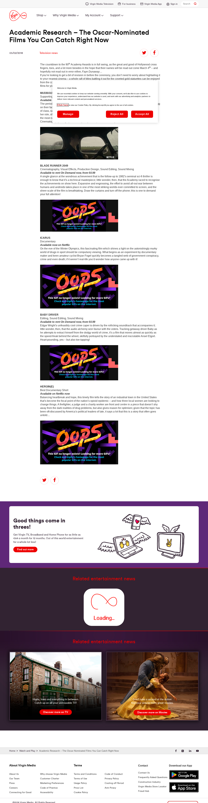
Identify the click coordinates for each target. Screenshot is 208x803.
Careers (13, 788)
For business (129, 4)
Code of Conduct (114, 774)
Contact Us (144, 773)
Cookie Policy (81, 792)
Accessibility (46, 792)
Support (115, 15)
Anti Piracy (110, 788)
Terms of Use (80, 779)
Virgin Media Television (101, 4)
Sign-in (174, 4)
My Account (92, 15)
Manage (68, 114)
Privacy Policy (112, 779)
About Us (14, 774)
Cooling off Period (114, 783)
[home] (14, 751)
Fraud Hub (143, 791)
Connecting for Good (20, 792)
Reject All (116, 114)
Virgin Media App (153, 4)
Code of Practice (49, 788)
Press (12, 783)
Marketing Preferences (52, 783)
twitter (144, 53)
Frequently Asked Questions (152, 777)
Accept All (142, 114)
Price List (78, 788)
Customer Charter (49, 779)
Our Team (14, 779)
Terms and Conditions (85, 774)
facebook (154, 53)
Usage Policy (80, 783)
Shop (39, 15)
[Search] (195, 3)
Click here (62, 105)
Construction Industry (149, 782)
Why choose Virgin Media (53, 774)
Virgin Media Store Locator (152, 786)
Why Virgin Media (64, 15)
